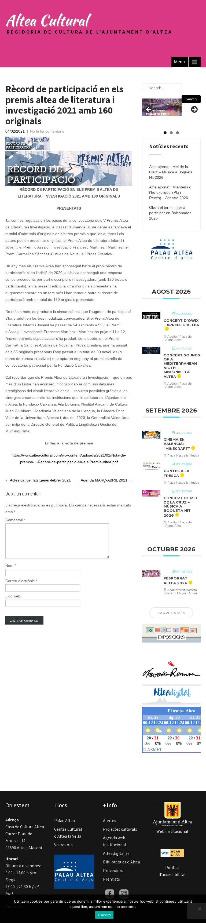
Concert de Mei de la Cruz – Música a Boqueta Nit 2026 (180, 506)
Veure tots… (65, 845)
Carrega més (171, 613)
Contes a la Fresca (176, 473)
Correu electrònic (21, 581)
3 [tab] (177, 132)
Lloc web (12, 596)
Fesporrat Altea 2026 (175, 580)
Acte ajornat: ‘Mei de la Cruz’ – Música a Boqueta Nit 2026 (171, 172)
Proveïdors (113, 870)
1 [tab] (165, 132)
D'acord (104, 915)
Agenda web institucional (114, 841)
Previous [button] (149, 110)
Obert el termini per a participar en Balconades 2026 (170, 212)
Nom (10, 565)
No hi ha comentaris (47, 131)
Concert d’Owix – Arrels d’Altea (181, 322)
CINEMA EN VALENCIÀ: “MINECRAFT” (177, 443)
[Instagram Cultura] (124, 893)
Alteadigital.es (116, 853)
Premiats (111, 879)
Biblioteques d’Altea (121, 862)
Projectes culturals (120, 829)
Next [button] (194, 110)
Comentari (15, 520)
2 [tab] (171, 132)
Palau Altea (64, 820)
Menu (179, 62)
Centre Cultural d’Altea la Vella (68, 832)
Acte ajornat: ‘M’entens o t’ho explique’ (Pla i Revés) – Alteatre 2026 (170, 192)
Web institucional (172, 831)
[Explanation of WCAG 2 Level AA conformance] (172, 852)
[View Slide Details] (162, 106)
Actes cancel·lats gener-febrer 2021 (38, 480)
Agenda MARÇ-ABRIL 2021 (106, 480)
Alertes (109, 820)
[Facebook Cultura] (109, 893)
